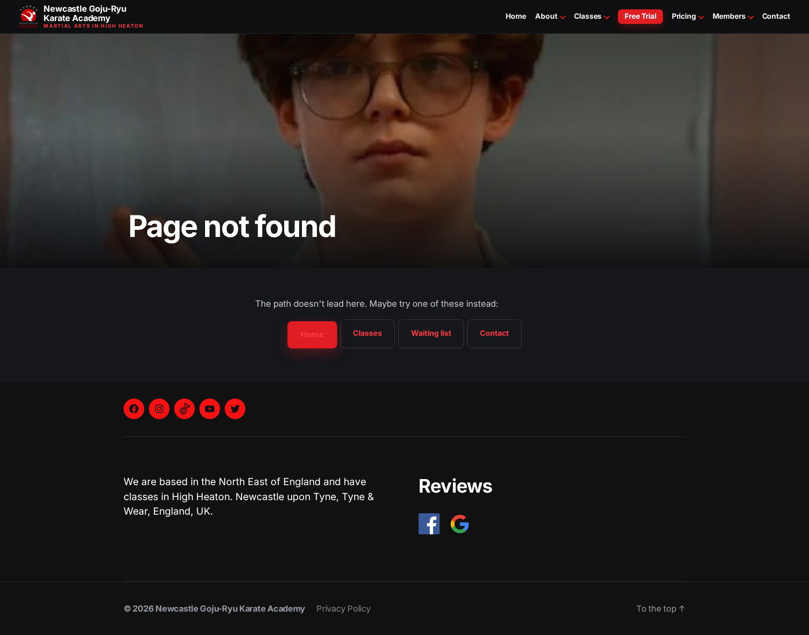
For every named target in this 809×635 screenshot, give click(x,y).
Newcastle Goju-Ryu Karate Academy (230, 608)
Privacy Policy (343, 608)
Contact (776, 16)
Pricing (684, 16)
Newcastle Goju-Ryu (85, 13)
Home (516, 16)
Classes (588, 16)
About (546, 16)
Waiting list (431, 333)
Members (729, 16)
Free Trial (640, 16)
